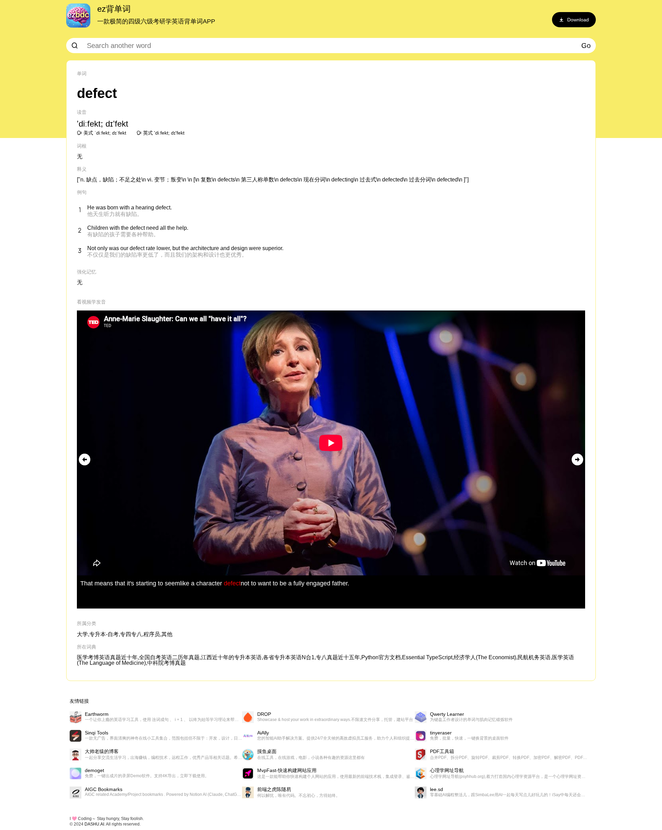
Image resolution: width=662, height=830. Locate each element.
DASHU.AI (94, 824)
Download (578, 19)
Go (586, 45)
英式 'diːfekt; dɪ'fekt (163, 133)
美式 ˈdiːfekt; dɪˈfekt (104, 133)
